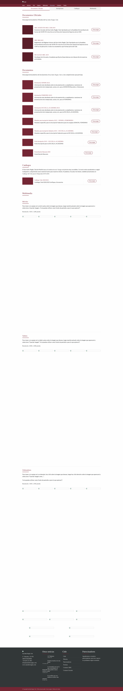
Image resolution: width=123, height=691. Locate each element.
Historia (65, 659)
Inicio (23, 5)
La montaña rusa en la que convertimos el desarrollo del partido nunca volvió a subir (50, 669)
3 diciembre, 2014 (45, 672)
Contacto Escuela (68, 670)
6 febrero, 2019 (49, 657)
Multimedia (45, 5)
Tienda (64, 5)
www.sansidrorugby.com (29, 664)
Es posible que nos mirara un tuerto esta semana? (50, 677)
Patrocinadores (67, 662)
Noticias (29, 5)
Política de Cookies (56, 689)
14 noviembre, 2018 (45, 663)
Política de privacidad (41, 689)
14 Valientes (50, 656)
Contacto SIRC (67, 667)
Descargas (52, 5)
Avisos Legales (49, 689)
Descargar (96, 29)
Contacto (59, 5)
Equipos (39, 5)
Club (34, 5)
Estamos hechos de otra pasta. (53, 661)
